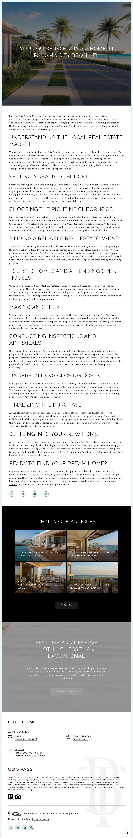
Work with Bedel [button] (66, 692)
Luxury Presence (72, 813)
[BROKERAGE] (31, 827)
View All (66, 605)
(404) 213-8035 (80, 739)
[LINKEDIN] (17, 827)
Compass (61, 777)
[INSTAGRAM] (10, 827)
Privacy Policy (40, 819)
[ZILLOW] (24, 827)
